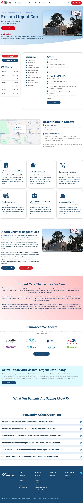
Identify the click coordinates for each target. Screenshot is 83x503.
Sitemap (34, 498)
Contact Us (67, 478)
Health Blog (67, 475)
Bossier (20, 478)
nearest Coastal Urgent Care (16, 175)
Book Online (8, 28)
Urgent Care (28, 3)
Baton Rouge (22, 475)
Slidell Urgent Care (23, 487)
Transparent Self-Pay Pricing (41, 487)
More (50, 3)
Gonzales (21, 480)
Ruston (20, 485)
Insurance (37, 480)
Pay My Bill (76, 3)
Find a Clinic (18, 3)
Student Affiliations (39, 492)
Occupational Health (40, 3)
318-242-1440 (13, 23)
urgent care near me (22, 308)
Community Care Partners (40, 489)
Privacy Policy (42, 498)
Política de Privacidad (53, 498)
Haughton (21, 482)
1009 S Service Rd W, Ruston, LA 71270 (11, 21)
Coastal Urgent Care (8, 235)
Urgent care (5, 288)
